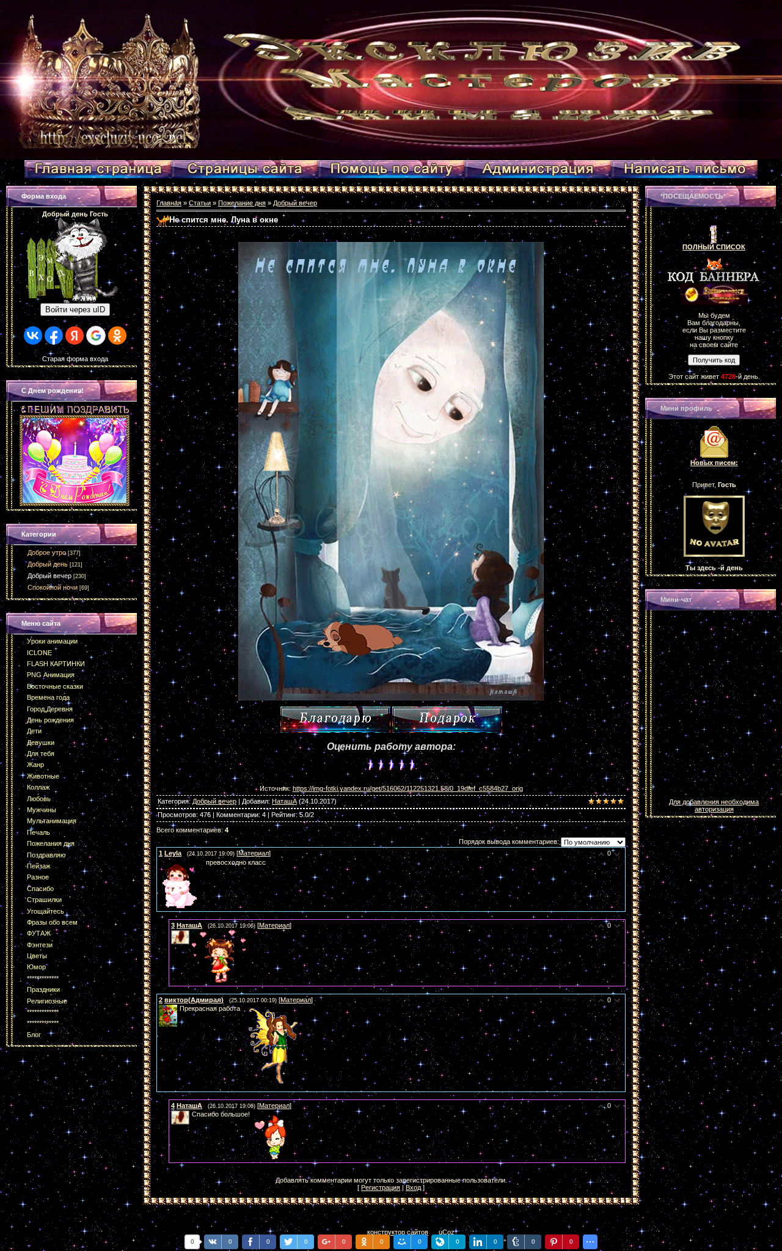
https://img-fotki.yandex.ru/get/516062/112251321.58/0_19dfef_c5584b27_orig (408, 788)
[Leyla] (160, 862)
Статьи (200, 203)
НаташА (284, 801)
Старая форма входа (75, 358)
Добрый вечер (49, 575)
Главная (168, 203)
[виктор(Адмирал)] (178, 1008)
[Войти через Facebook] (54, 335)
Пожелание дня (242, 203)
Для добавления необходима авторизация (714, 805)
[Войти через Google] (96, 335)
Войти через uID (75, 309)
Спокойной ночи (52, 587)
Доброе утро (46, 552)
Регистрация (380, 1187)
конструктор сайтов (397, 1232)
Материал (253, 853)
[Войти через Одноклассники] (117, 335)
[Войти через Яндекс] (74, 335)
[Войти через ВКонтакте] (33, 335)
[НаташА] (190, 933)
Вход (413, 1187)
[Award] (447, 719)
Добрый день (47, 564)
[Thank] (335, 719)
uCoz (447, 1232)
